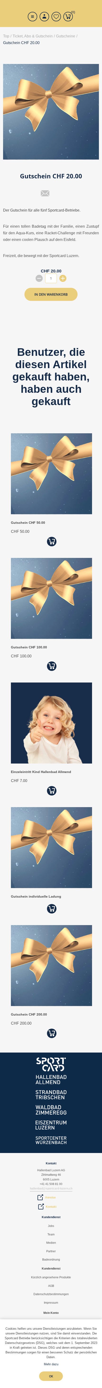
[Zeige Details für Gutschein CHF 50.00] (51, 513)
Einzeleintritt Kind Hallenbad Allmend (41, 772)
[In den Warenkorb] (51, 541)
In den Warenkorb (51, 294)
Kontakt (51, 1206)
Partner (51, 1251)
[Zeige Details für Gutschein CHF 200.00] (51, 1005)
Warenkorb (72, 13)
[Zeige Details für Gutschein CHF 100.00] (51, 638)
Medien (51, 1242)
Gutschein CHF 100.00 (29, 647)
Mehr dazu (51, 1364)
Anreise (50, 1197)
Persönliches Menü (44, 16)
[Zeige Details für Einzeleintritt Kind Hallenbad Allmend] (51, 762)
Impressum (51, 1302)
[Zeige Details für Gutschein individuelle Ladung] (51, 887)
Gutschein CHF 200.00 (29, 1014)
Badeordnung (51, 1259)
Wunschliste (56, 16)
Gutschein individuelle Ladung (36, 896)
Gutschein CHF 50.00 (28, 522)
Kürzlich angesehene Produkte (51, 1277)
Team (51, 1234)
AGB (51, 1286)
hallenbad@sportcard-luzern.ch (51, 1188)
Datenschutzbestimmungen (51, 1294)
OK (51, 1376)
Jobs (51, 1226)
